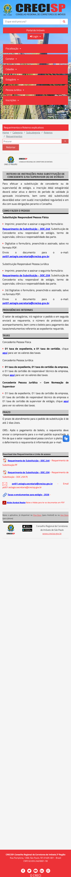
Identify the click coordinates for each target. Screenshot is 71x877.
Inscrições (11, 100)
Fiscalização (12, 48)
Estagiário (11, 79)
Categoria (18, 132)
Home (5, 132)
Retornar (10, 147)
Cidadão (10, 69)
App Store (64, 515)
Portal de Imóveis (35, 30)
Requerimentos (14, 136)
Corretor (10, 59)
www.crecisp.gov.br (52, 533)
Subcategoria (33, 132)
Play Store (37, 515)
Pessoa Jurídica (14, 90)
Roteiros (48, 132)
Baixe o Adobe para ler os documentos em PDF (45, 502)
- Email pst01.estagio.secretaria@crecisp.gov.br (35, 485)
